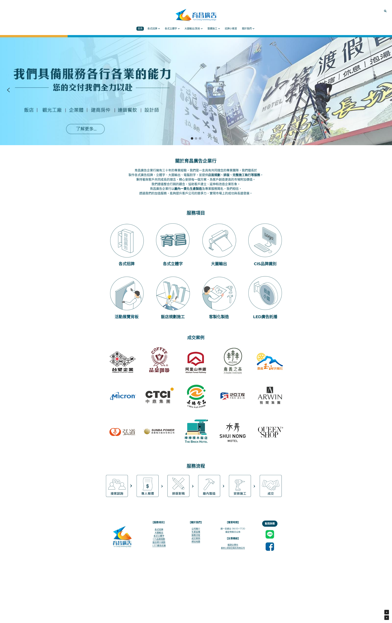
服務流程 (196, 535)
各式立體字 (159, 536)
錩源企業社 (233, 544)
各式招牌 (159, 529)
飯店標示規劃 (159, 542)
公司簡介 (196, 528)
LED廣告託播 (159, 545)
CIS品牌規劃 (159, 539)
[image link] (196, 15)
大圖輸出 (159, 532)
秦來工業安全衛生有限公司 (233, 548)
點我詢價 (270, 523)
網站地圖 (196, 541)
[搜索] (385, 11)
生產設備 (196, 532)
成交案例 (196, 538)
